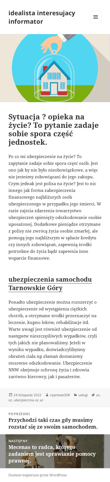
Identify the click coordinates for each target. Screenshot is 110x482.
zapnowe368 (60, 395)
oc (10, 400)
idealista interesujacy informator (41, 16)
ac (98, 395)
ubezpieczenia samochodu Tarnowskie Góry (50, 283)
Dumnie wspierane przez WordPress (37, 475)
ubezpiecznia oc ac (28, 400)
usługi (83, 395)
